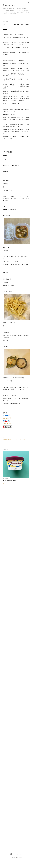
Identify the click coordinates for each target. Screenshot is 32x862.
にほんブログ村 (7, 418)
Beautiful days (9, 6)
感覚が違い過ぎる (9, 480)
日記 (25, 439)
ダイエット (8, 439)
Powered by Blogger (17, 854)
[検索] (28, 2)
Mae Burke (20, 857)
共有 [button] (4, 437)
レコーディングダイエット (17, 439)
